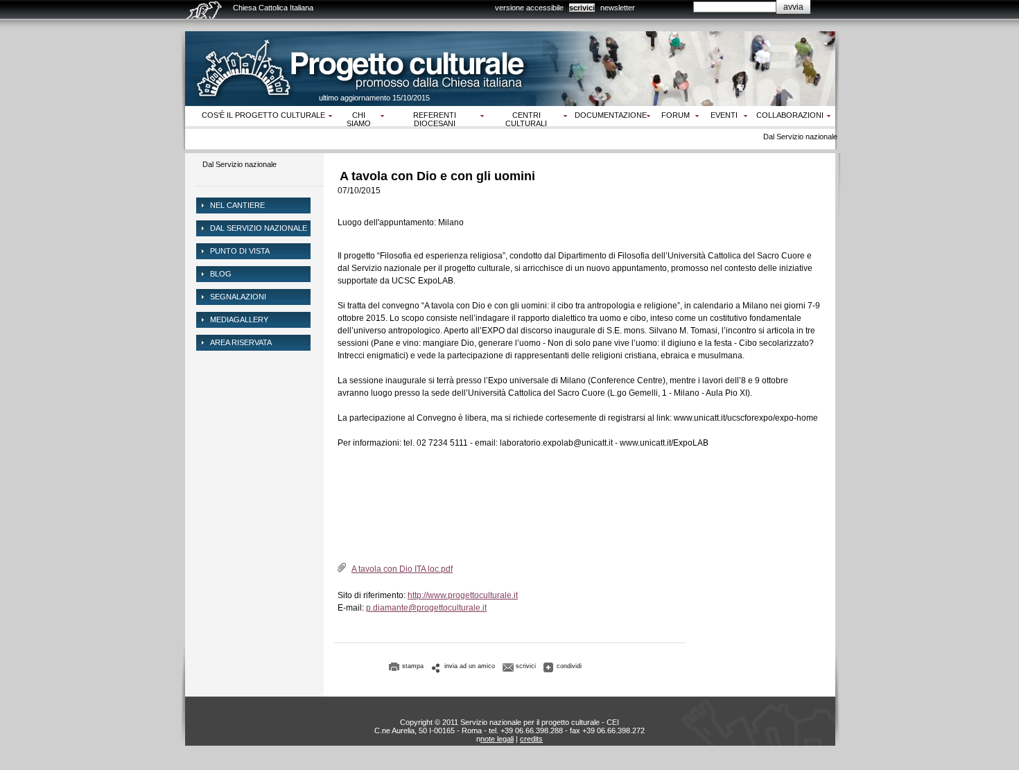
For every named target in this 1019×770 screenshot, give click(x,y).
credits (531, 739)
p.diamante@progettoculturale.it (426, 608)
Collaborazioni (790, 115)
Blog (221, 274)
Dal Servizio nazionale (239, 164)
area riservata (241, 342)
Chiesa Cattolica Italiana (273, 7)
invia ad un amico (469, 666)
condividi (569, 666)
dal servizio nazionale (258, 228)
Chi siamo (359, 119)
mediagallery (239, 319)
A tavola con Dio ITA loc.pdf (402, 569)
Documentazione (611, 115)
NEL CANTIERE (237, 205)
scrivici (582, 7)
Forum (675, 115)
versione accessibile (529, 7)
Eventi (724, 115)
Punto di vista (240, 251)
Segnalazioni (238, 296)
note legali (497, 739)
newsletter (617, 7)
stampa (413, 666)
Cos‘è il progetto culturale (263, 115)
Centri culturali (526, 119)
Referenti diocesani (434, 119)
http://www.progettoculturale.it (463, 595)
